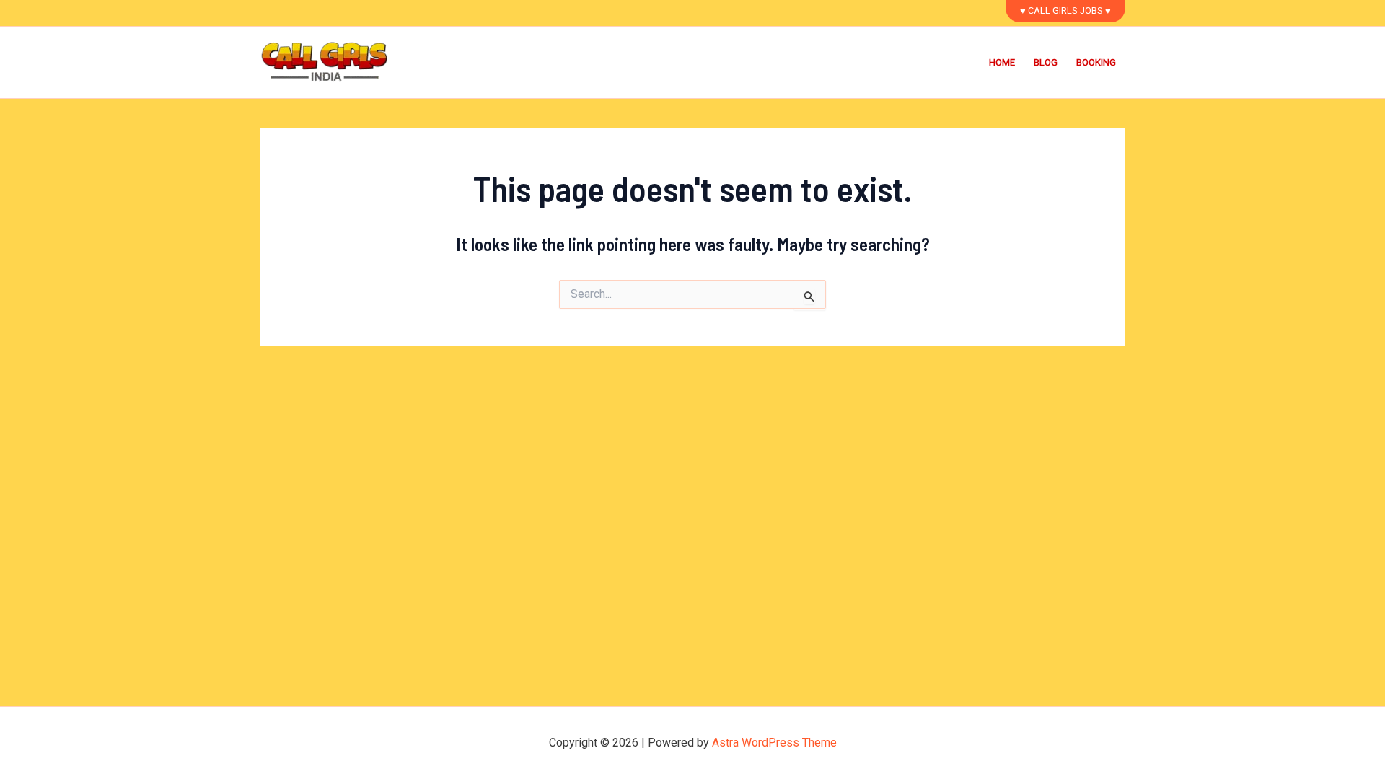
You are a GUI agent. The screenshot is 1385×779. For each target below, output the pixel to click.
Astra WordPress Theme (774, 742)
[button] (1065, 11)
